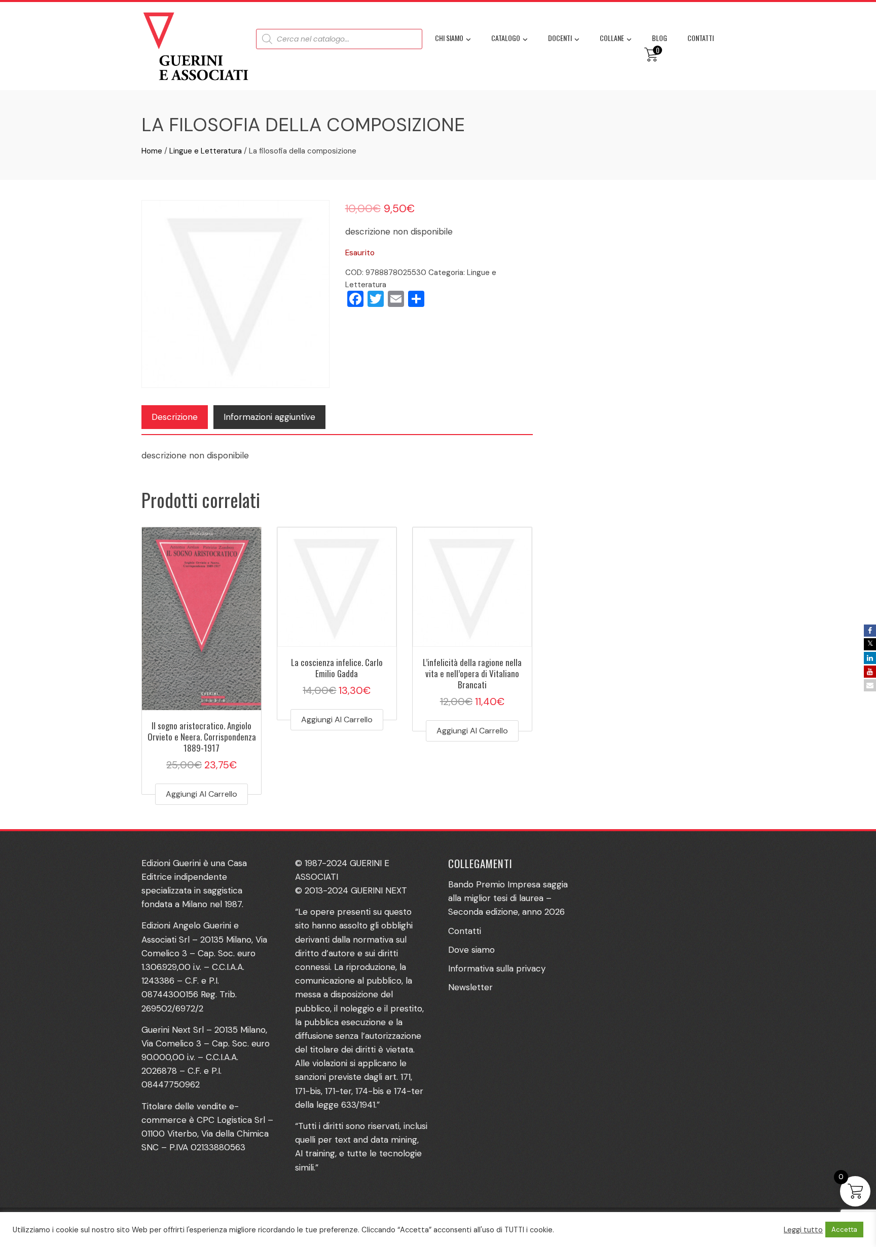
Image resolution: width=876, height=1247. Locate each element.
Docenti (560, 37)
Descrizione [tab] (175, 416)
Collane (612, 37)
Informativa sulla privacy (496, 968)
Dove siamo (471, 949)
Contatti (700, 37)
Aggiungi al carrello (201, 794)
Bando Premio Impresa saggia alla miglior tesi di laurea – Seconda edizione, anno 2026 (508, 898)
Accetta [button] (844, 1229)
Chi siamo (449, 37)
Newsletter (470, 987)
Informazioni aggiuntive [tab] (269, 416)
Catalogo (505, 37)
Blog (659, 37)
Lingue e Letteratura (205, 151)
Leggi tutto (803, 1229)
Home (151, 151)
